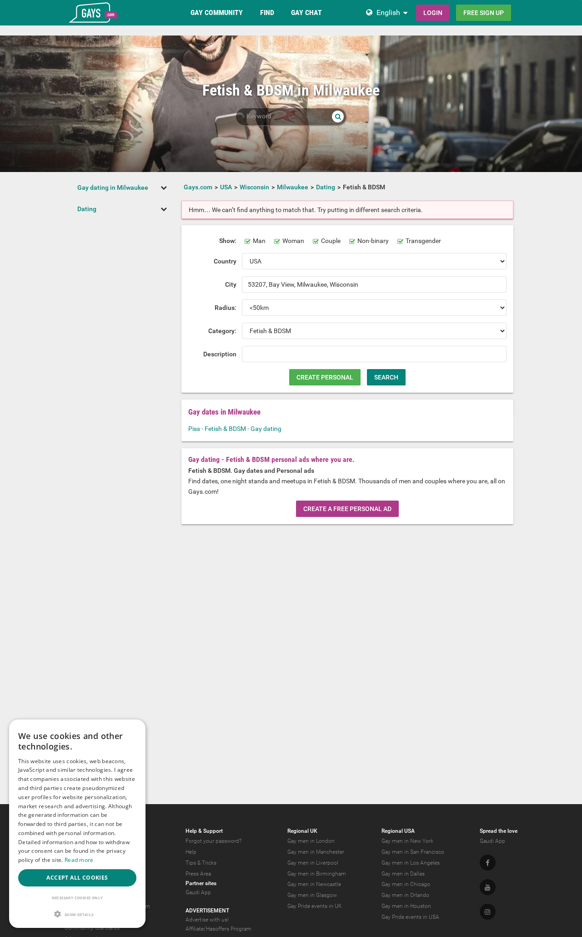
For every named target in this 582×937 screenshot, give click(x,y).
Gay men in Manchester (315, 852)
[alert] (77, 823)
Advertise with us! (207, 920)
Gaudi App (198, 892)
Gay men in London (311, 841)
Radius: (225, 307)
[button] (77, 914)
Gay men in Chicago (405, 884)
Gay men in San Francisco (412, 852)
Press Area (198, 874)
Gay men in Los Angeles (410, 863)
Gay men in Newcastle (314, 884)
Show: (227, 240)
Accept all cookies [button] (77, 877)
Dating (86, 209)
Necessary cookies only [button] (77, 897)
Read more (79, 860)
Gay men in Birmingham (316, 874)
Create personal (324, 377)
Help (191, 852)
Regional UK (302, 831)
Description (219, 354)
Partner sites (201, 883)
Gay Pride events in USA (410, 917)
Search (386, 377)
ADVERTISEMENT (207, 910)
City (230, 284)
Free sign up (483, 12)
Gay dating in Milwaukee (112, 187)
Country (225, 261)
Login (432, 12)
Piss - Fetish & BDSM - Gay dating (234, 428)
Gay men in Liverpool (312, 863)
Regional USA (398, 831)
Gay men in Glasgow (312, 895)
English (388, 12)
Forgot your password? (213, 841)
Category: (222, 330)
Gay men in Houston (406, 906)
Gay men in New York (407, 841)
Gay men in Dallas (403, 874)
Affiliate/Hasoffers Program (218, 929)
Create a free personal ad (347, 508)
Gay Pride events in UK (314, 906)
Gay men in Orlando (405, 895)
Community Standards (92, 928)
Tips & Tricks (201, 863)
